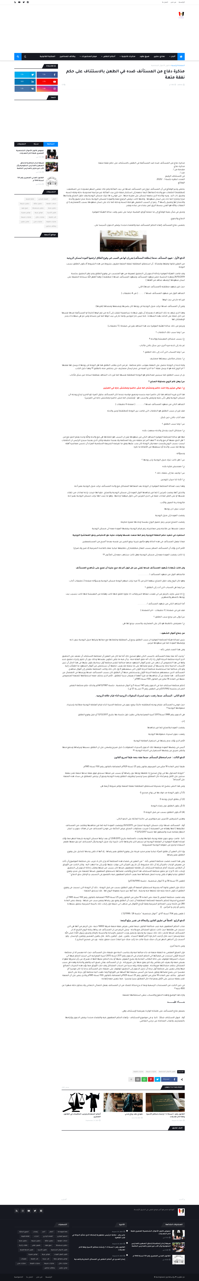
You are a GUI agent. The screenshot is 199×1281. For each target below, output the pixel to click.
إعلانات (35, 1232)
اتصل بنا (165, 2)
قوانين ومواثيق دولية (60, 1259)
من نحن (173, 2)
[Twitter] (157, 1079)
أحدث (181, 1200)
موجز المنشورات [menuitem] (89, 57)
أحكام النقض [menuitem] (109, 57)
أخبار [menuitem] (173, 57)
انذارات (36, 1236)
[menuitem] (181, 56)
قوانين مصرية (25, 213)
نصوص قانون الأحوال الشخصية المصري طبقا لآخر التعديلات (30, 152)
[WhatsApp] (144, 1079)
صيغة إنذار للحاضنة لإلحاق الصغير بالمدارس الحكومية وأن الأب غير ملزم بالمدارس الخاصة (30, 165)
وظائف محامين (51, 226)
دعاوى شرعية (24, 204)
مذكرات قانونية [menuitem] (128, 57)
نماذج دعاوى (25, 222)
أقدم (65, 1200)
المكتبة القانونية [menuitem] (47, 57)
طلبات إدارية (23, 1245)
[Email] (138, 1079)
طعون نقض (36, 1245)
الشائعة (50, 144)
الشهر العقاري (62, 1236)
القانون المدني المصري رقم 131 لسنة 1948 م (30, 179)
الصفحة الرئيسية (178, 66)
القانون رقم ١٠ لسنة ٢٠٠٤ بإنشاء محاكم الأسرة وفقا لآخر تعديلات (165, 1115)
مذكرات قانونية (138, 1072)
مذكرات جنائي (40, 217)
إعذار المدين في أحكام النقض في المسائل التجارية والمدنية (99, 1259)
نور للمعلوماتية (162, 1277)
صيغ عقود (24, 208)
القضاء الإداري (43, 199)
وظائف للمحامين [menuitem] (67, 57)
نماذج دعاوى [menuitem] (159, 57)
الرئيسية (182, 2)
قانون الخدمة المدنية (26, 1250)
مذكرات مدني (38, 222)
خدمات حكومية (51, 204)
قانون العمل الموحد (60, 1254)
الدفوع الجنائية (24, 1232)
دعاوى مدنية (52, 208)
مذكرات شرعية (151, 1072)
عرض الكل (65, 1087)
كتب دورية (46, 1259)
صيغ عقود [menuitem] (144, 57)
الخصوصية (18, 1277)
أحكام (54, 199)
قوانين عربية (39, 213)
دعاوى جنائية (38, 204)
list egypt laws (62, 1232)
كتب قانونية (52, 217)
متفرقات (23, 1259)
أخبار (43, 1232)
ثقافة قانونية (30, 199)
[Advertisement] (67, 28)
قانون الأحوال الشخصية (160, 66)
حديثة (36, 144)
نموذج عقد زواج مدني (134, 1114)
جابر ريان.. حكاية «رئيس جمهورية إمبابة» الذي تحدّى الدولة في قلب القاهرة (98, 1236)
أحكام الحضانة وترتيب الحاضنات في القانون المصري (82, 1115)
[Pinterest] (151, 1079)
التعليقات (21, 144)
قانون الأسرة (51, 213)
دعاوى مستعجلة (38, 208)
